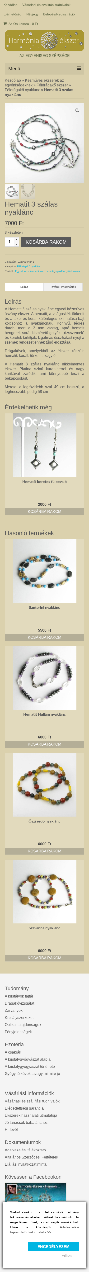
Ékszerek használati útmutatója (31, 1115)
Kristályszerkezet (19, 1018)
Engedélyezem (53, 1247)
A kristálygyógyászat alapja (28, 1059)
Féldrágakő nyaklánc (22, 90)
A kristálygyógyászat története (30, 1066)
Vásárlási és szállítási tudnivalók (32, 1101)
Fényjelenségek (18, 1032)
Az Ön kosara (23, 24)
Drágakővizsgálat (19, 1003)
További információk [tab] (63, 286)
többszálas (73, 271)
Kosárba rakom (46, 242)
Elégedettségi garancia (24, 1108)
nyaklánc (61, 271)
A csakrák (13, 1052)
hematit (50, 271)
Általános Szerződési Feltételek (31, 1157)
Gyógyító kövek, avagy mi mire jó (32, 1074)
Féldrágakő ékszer (52, 85)
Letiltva (66, 1256)
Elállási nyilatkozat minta (26, 1164)
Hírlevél (11, 1130)
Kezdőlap (13, 80)
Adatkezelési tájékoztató (25, 1150)
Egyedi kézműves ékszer (29, 271)
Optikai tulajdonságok (23, 1025)
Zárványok (14, 1010)
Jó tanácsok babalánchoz (26, 1123)
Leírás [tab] (24, 286)
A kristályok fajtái (19, 996)
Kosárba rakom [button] (44, 512)
